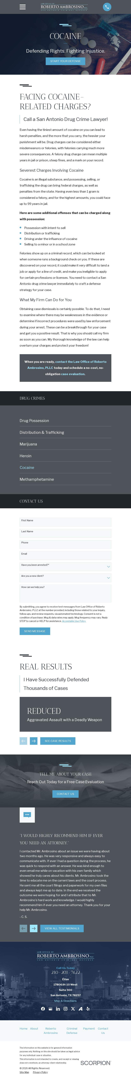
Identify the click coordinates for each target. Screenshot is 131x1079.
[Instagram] (65, 1009)
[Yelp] (88, 1009)
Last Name (27, 531)
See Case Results (58, 741)
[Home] (64, 7)
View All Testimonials (62, 928)
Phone (24, 542)
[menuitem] (65, 420)
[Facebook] (43, 1009)
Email (24, 554)
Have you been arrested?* (35, 565)
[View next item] (33, 741)
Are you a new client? (32, 576)
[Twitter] (73, 1009)
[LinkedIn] (58, 1009)
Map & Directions (65, 1000)
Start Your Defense (65, 61)
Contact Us (65, 793)
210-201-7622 (65, 972)
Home (23, 1028)
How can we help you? (33, 587)
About (34, 1028)
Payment (89, 1028)
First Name (27, 520)
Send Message (35, 631)
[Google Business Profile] (50, 1009)
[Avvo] (80, 1009)
